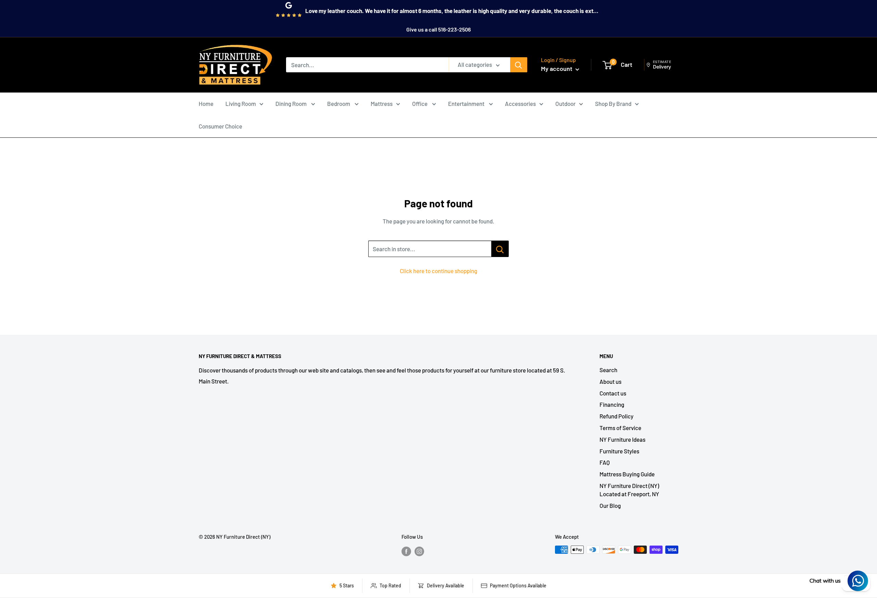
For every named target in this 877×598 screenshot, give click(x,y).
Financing (612, 404)
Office (420, 103)
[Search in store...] (500, 249)
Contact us (613, 393)
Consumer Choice (220, 126)
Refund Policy (616, 416)
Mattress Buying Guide (627, 474)
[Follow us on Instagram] (419, 551)
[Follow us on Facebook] (406, 551)
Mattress (382, 103)
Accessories (520, 103)
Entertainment (466, 103)
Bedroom (339, 103)
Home (206, 103)
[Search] (518, 64)
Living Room (240, 103)
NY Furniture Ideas (622, 439)
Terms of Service (620, 427)
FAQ (605, 462)
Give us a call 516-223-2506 (438, 29)
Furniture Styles (619, 451)
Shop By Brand (613, 103)
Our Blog (610, 505)
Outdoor (565, 103)
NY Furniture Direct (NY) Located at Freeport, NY (629, 489)
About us (610, 381)
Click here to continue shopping (438, 270)
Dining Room (291, 103)
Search (608, 369)
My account (557, 68)
